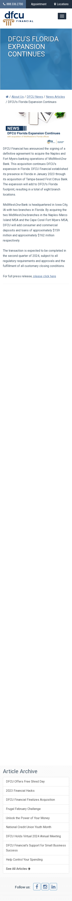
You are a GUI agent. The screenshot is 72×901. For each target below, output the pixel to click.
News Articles (55, 97)
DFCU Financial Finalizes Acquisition (30, 799)
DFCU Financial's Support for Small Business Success (36, 848)
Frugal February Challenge (23, 809)
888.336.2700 (15, 4)
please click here (44, 276)
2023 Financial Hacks (20, 790)
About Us (18, 97)
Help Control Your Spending (24, 859)
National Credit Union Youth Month (28, 827)
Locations (63, 4)
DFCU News (35, 97)
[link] (37, 886)
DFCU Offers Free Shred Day (25, 781)
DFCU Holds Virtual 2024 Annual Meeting (33, 836)
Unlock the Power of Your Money (28, 818)
